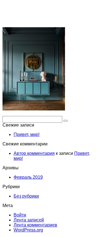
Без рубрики (26, 196)
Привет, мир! (26, 134)
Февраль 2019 (28, 177)
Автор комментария (34, 153)
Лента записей (29, 220)
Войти (20, 215)
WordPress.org (28, 230)
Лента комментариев (35, 225)
